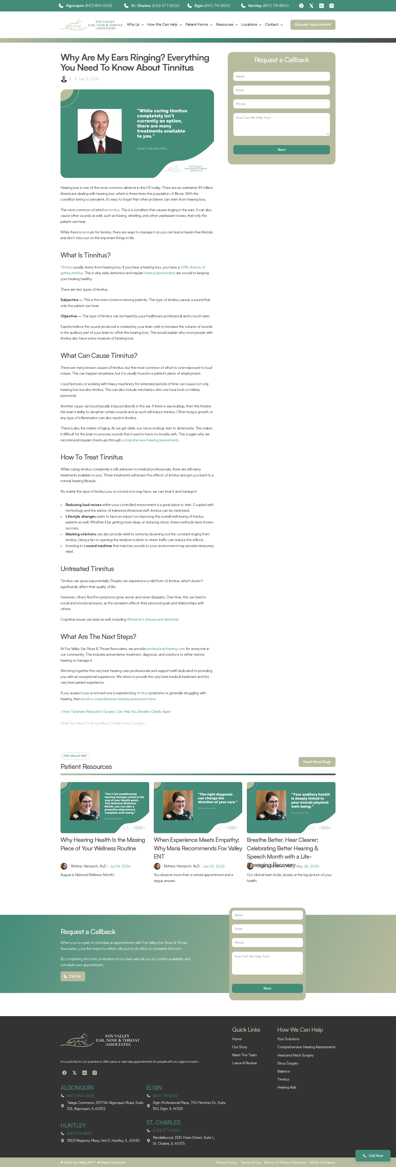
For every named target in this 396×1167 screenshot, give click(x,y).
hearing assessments (159, 273)
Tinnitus (66, 267)
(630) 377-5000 (165, 5)
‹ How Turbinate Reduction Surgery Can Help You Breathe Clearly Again (115, 711)
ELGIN (154, 1087)
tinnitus (113, 209)
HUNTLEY (73, 1125)
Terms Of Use (250, 1162)
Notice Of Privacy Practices (285, 1162)
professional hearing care (165, 648)
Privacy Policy (227, 1162)
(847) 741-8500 (217, 5)
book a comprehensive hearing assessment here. (119, 699)
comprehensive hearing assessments (150, 440)
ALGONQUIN (77, 1087)
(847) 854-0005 (99, 5)
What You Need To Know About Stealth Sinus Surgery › (103, 723)
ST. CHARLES (163, 1122)
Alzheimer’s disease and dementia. (153, 619)
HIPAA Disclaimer (322, 1162)
